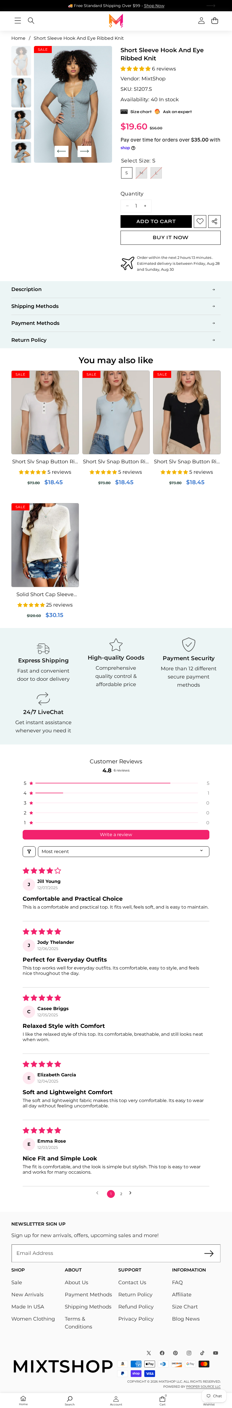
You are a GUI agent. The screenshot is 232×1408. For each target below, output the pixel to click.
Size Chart (185, 1307)
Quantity (132, 194)
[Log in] (201, 20)
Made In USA (27, 1307)
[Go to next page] (132, 1194)
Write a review (116, 834)
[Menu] (17, 20)
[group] (21, 61)
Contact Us (132, 1282)
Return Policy (135, 1295)
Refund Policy (136, 1307)
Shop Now (154, 5)
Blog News (186, 1319)
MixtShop (153, 79)
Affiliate (182, 1295)
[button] (211, 5)
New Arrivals (27, 1295)
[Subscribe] (209, 1253)
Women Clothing (33, 1319)
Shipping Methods (88, 1307)
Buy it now (171, 237)
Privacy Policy (136, 1319)
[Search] (31, 20)
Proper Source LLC (203, 1387)
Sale (16, 1282)
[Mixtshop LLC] (116, 20)
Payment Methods (88, 1295)
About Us (76, 1282)
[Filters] (29, 851)
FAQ (177, 1282)
